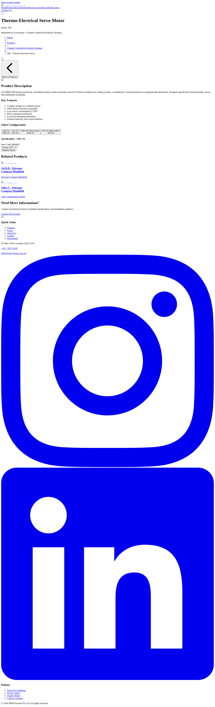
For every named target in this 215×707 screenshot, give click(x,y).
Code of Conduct (15, 698)
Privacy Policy (13, 693)
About (39, 7)
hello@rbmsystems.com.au (13, 253)
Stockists (24, 7)
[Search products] (2, 58)
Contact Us (6, 10)
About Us (11, 233)
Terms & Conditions (16, 690)
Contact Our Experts (10, 214)
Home (4, 7)
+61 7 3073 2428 (9, 248)
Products (11, 7)
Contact (56, 7)
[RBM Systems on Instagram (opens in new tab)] (107, 466)
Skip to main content (10, 2)
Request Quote (8, 150)
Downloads (47, 7)
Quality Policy (13, 695)
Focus (17, 7)
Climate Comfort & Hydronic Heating (24, 48)
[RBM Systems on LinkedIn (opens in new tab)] (107, 679)
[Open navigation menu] (2, 13)
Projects (32, 7)
